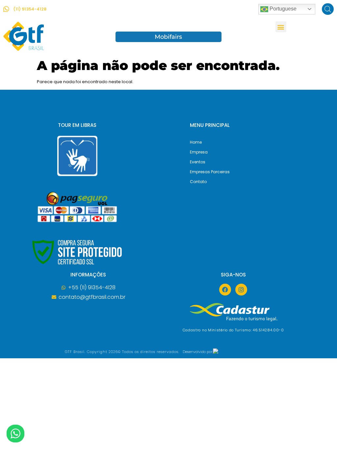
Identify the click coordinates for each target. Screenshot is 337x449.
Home (196, 142)
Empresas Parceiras (210, 172)
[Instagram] (241, 289)
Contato (198, 181)
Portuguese (282, 9)
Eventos (197, 162)
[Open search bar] (327, 9)
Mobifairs (168, 36)
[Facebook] (225, 289)
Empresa (199, 152)
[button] (280, 26)
